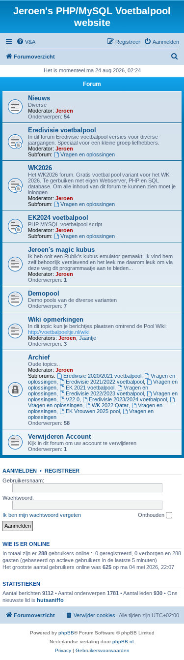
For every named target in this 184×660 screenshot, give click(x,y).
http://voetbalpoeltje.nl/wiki (58, 332)
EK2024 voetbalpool (58, 217)
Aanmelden (19, 471)
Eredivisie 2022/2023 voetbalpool (105, 393)
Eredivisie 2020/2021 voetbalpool (102, 376)
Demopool (43, 293)
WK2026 (40, 168)
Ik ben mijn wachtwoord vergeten (41, 515)
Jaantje (87, 338)
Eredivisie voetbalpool (62, 130)
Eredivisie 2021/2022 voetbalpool (105, 382)
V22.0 (72, 399)
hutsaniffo (50, 600)
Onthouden (152, 515)
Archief (39, 357)
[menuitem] (25, 42)
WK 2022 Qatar (110, 405)
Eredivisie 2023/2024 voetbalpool (128, 399)
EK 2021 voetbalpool (90, 387)
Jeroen (64, 111)
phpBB (66, 632)
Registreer (62, 471)
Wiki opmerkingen (55, 319)
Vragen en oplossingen (87, 154)
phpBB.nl (122, 641)
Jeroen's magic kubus (61, 249)
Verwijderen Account (59, 436)
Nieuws (39, 98)
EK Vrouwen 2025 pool (93, 411)
